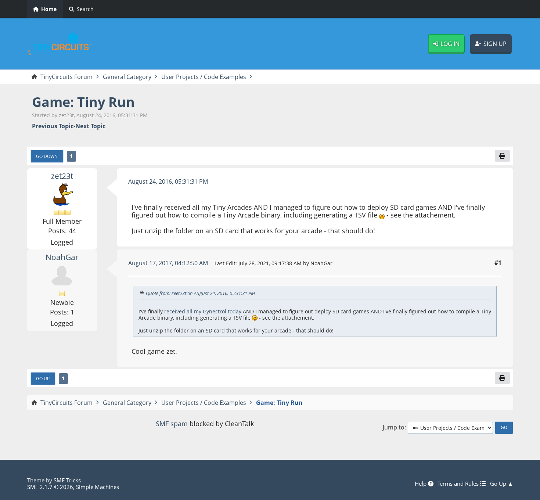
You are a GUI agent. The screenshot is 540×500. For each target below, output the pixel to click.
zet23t (62, 176)
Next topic (90, 126)
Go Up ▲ (501, 483)
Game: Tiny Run (83, 102)
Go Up (43, 378)
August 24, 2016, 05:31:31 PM (168, 181)
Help (421, 483)
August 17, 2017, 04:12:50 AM (168, 263)
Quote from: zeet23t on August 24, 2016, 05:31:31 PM (200, 293)
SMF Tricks (67, 480)
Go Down (47, 156)
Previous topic (52, 126)
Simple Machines (97, 486)
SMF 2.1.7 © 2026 (50, 486)
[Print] (502, 156)
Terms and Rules (459, 483)
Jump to (393, 427)
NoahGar (62, 257)
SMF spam (172, 423)
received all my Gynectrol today (202, 311)
